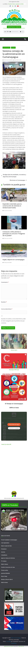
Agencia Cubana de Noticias (8, 558)
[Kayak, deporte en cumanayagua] (14, 244)
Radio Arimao (4, 582)
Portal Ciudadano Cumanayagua (9, 539)
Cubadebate (4, 555)
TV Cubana (3, 561)
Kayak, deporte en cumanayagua (13, 260)
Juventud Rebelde (5, 573)
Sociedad (13, 47)
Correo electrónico (6, 309)
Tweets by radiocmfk (6, 444)
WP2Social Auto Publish (8, 646)
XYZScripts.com (21, 646)
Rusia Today (4, 576)
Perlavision (4, 549)
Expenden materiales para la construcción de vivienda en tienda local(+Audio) (12, 206)
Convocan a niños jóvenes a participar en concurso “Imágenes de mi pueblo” (14, 233)
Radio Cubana (4, 564)
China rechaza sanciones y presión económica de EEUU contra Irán (16, 4)
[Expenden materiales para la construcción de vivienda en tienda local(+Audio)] (14, 189)
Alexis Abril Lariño (17, 60)
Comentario (5, 282)
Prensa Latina (4, 570)
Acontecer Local (6, 47)
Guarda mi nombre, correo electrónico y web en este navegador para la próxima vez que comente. (13, 321)
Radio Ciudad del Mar (6, 546)
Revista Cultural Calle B (6, 579)
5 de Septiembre (5, 543)
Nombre (4, 302)
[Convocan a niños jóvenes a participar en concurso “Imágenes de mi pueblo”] (14, 217)
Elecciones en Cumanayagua (17, 180)
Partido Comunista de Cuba (8, 567)
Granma (3, 552)
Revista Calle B (14, 350)
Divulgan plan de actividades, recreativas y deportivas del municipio (14, 175)
